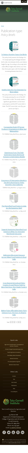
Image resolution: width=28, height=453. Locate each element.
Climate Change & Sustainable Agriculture (14, 349)
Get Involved (14, 382)
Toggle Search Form (22, 1)
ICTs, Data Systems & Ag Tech (14, 361)
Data (14, 388)
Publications (14, 385)
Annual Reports (14, 391)
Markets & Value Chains (14, 364)
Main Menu (25, 1)
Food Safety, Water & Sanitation (14, 355)
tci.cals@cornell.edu (15, 428)
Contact (14, 376)
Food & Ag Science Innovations (14, 352)
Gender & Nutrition (14, 358)
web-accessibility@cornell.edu (14, 442)
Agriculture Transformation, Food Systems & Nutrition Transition (14, 345)
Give (14, 379)
